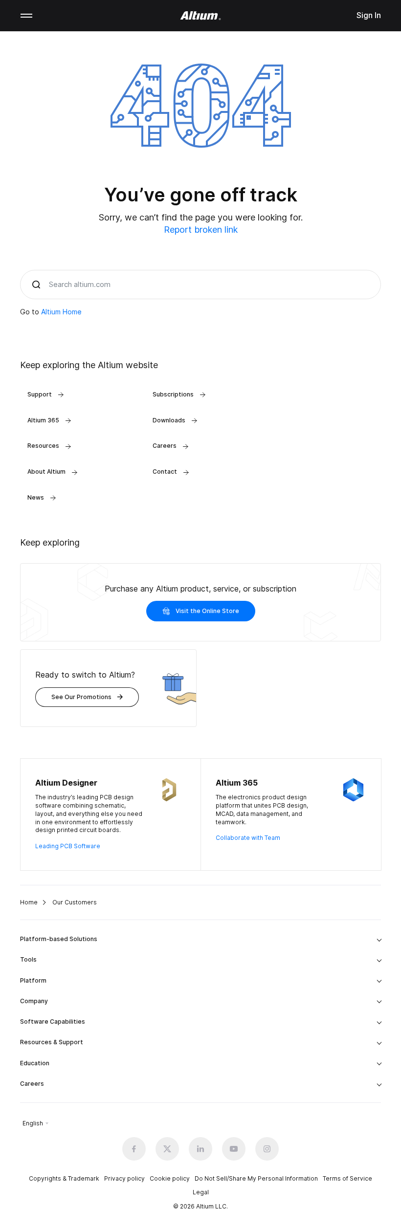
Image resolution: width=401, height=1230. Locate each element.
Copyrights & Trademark (64, 1178)
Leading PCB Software (67, 846)
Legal (201, 1192)
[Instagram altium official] (267, 1149)
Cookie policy (170, 1178)
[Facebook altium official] (134, 1149)
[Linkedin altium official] (200, 1149)
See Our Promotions (81, 697)
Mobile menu (26, 15)
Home (29, 902)
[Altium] (200, 15)
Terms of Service (347, 1178)
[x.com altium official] (167, 1149)
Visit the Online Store (207, 611)
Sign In (368, 15)
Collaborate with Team (248, 837)
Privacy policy (124, 1178)
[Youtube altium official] (233, 1149)
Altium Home (61, 312)
